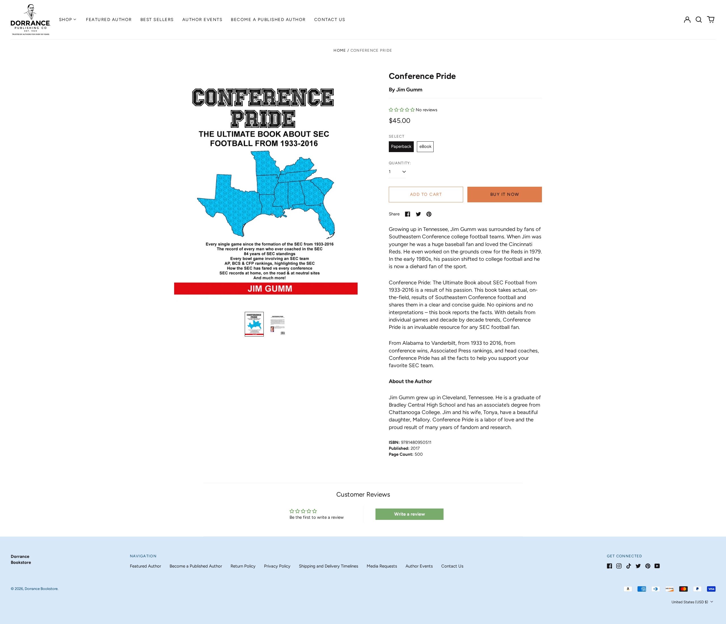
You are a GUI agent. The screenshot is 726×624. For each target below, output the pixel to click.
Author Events (202, 19)
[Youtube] (657, 566)
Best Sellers (157, 19)
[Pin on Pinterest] (429, 214)
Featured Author (109, 19)
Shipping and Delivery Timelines (328, 566)
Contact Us (329, 19)
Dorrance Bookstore (41, 589)
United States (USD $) (690, 602)
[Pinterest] (648, 566)
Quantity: (400, 163)
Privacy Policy (277, 566)
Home (340, 50)
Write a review (409, 514)
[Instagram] (619, 566)
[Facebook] (609, 566)
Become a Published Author (268, 19)
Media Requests (382, 566)
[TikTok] (628, 566)
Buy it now (504, 194)
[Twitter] (638, 566)
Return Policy (243, 566)
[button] (699, 19)
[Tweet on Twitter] (418, 214)
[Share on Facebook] (407, 214)
